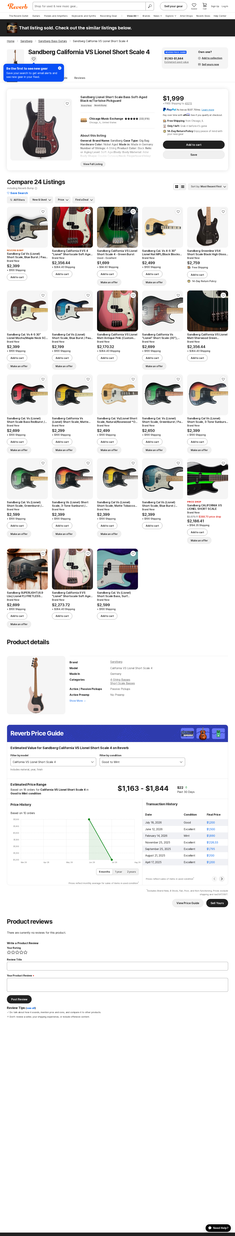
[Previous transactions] (214, 879)
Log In (225, 6)
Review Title (14, 959)
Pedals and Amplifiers (56, 15)
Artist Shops (186, 15)
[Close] (59, 68)
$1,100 (210, 855)
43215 (188, 103)
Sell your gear (173, 6)
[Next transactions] (222, 879)
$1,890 (211, 835)
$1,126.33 (212, 842)
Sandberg (116, 661)
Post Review (19, 999)
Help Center (220, 15)
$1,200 (211, 822)
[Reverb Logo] (18, 6)
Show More (76, 700)
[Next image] (67, 129)
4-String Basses (120, 679)
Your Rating (14, 947)
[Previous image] (15, 129)
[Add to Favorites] (33, 59)
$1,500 (211, 829)
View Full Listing (93, 164)
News (156, 15)
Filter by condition (110, 755)
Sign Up (215, 6)
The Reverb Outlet (18, 15)
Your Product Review (19, 975)
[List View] (182, 186)
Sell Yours (217, 903)
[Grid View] (176, 186)
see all (31, 1008)
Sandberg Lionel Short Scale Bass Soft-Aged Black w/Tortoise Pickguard (113, 99)
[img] (131, 118)
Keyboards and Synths (84, 15)
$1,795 (211, 849)
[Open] (92, 762)
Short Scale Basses (122, 683)
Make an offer (109, 282)
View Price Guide (188, 903)
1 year (118, 871)
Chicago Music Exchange (106, 118)
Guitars (36, 15)
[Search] (150, 6)
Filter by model (19, 755)
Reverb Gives (203, 15)
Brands (146, 15)
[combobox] (50, 762)
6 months (104, 871)
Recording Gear (108, 15)
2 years (131, 871)
